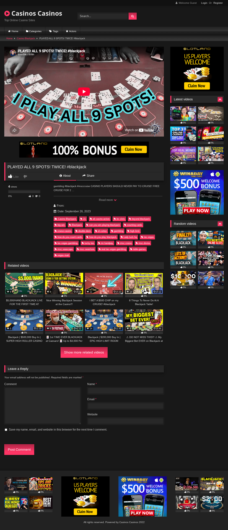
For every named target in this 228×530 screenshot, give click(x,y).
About (67, 175)
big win (61, 225)
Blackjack (77, 225)
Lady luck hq (130, 237)
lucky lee (89, 243)
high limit (134, 231)
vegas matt (63, 255)
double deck (84, 231)
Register (218, 2)
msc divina (144, 243)
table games (139, 249)
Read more (106, 199)
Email (91, 399)
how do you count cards (70, 237)
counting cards (134, 225)
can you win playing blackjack (104, 225)
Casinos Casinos (36, 13)
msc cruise (126, 243)
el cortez (102, 231)
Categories (35, 31)
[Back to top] (217, 519)
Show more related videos (84, 352)
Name (92, 384)
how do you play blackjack (102, 237)
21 (84, 218)
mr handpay (107, 243)
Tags (55, 31)
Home (15, 31)
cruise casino (64, 231)
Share (90, 175)
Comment (10, 384)
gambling (118, 231)
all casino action (101, 218)
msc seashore (87, 249)
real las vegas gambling (114, 249)
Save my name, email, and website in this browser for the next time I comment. (58, 429)
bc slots (121, 218)
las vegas (149, 237)
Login (204, 2)
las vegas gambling (67, 243)
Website (92, 414)
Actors (72, 31)
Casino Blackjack (26, 38)
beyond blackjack (141, 218)
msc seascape (65, 249)
